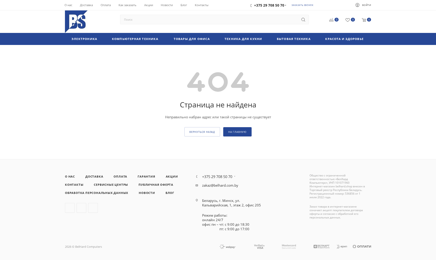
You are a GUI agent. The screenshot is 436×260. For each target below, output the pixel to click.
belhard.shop (344, 186)
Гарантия (146, 176)
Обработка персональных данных (96, 193)
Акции (172, 176)
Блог (170, 193)
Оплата (120, 176)
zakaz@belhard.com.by (220, 185)
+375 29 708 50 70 (217, 176)
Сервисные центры (111, 185)
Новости (147, 193)
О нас (70, 176)
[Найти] (303, 19)
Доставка (94, 176)
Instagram (81, 208)
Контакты (74, 185)
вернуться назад (202, 132)
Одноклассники (93, 208)
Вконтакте (70, 208)
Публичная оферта (156, 185)
